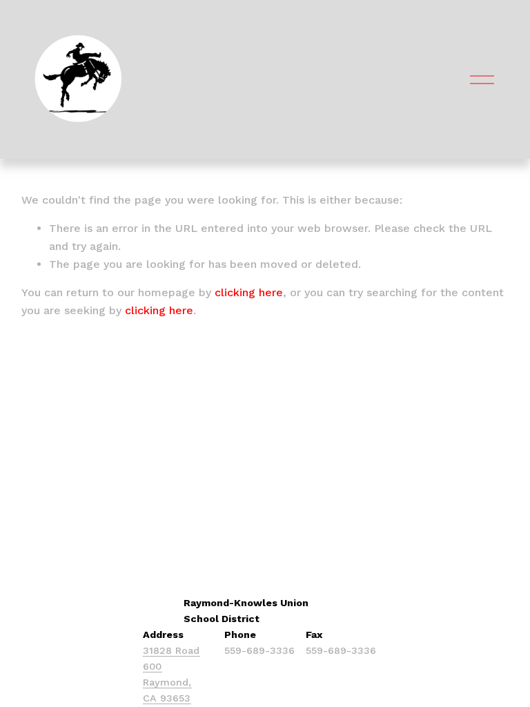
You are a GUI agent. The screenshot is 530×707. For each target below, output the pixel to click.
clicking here (249, 292)
